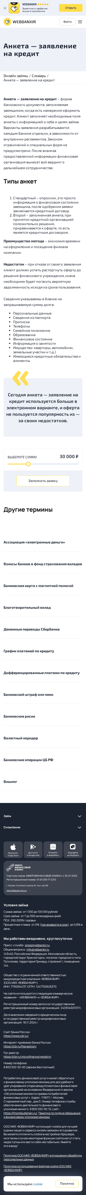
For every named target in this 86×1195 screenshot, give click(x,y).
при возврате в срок (54, 925)
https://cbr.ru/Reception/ (20, 1046)
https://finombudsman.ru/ (20, 1113)
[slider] (28, 464)
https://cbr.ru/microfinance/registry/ (27, 1057)
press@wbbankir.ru (37, 945)
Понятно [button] (67, 1184)
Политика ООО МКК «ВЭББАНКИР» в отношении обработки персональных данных (43, 1157)
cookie (38, 1184)
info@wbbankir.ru (38, 949)
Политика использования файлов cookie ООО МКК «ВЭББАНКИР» (37, 1168)
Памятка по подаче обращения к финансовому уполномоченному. (42, 1115)
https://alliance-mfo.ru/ (16, 890)
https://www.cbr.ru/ (16, 1036)
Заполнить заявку (43, 481)
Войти (68, 22)
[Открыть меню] (80, 21)
